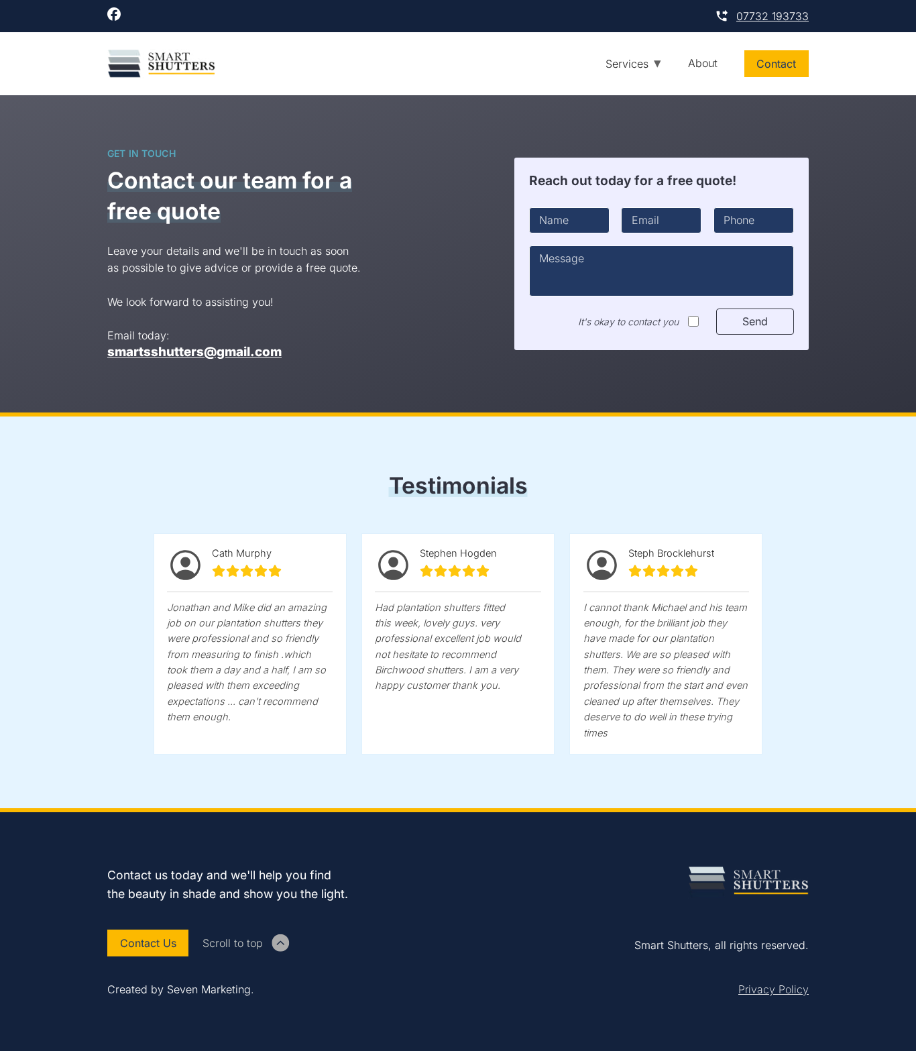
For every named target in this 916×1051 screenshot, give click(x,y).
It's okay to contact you (628, 321)
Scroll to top (233, 943)
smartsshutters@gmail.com (194, 352)
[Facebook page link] (114, 15)
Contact (776, 63)
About (703, 63)
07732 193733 (772, 16)
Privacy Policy (773, 989)
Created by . (180, 989)
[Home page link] (161, 63)
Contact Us (148, 943)
